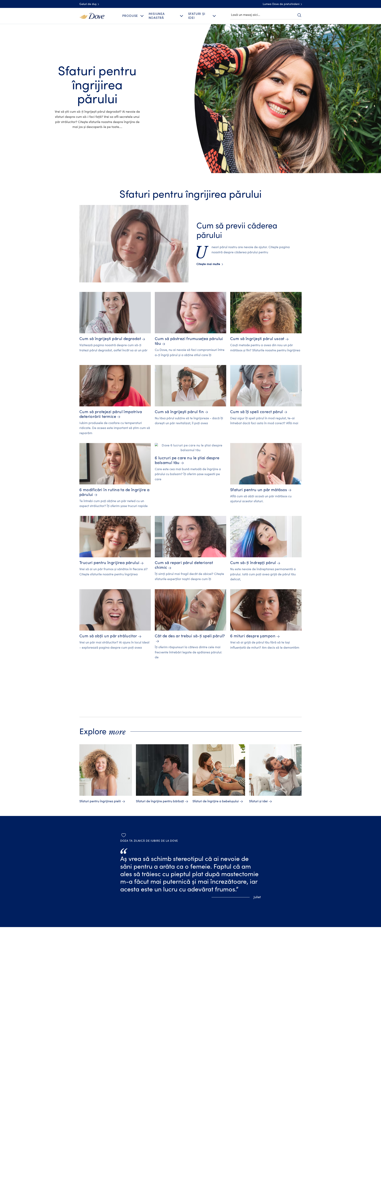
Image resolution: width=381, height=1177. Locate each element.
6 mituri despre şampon (252, 636)
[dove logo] (91, 15)
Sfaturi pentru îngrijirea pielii (100, 801)
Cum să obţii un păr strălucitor (108, 636)
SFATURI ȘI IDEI (196, 15)
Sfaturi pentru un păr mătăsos (258, 490)
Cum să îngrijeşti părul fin (179, 412)
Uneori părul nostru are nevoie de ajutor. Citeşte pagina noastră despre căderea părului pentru (243, 249)
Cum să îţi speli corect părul (256, 412)
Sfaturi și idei (258, 801)
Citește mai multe (209, 264)
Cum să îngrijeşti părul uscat (257, 338)
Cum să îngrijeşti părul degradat (110, 338)
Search (299, 15)
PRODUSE (130, 16)
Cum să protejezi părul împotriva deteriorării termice (110, 414)
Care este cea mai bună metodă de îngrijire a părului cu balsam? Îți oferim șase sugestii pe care (188, 474)
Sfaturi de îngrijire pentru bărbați (160, 801)
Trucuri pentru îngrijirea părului (109, 562)
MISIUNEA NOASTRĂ (157, 15)
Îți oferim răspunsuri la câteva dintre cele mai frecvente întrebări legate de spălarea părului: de (188, 652)
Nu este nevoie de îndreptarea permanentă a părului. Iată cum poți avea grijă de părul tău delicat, (263, 574)
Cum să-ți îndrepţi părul (253, 562)
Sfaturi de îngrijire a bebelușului (215, 801)
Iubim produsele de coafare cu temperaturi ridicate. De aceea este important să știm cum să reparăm (114, 428)
